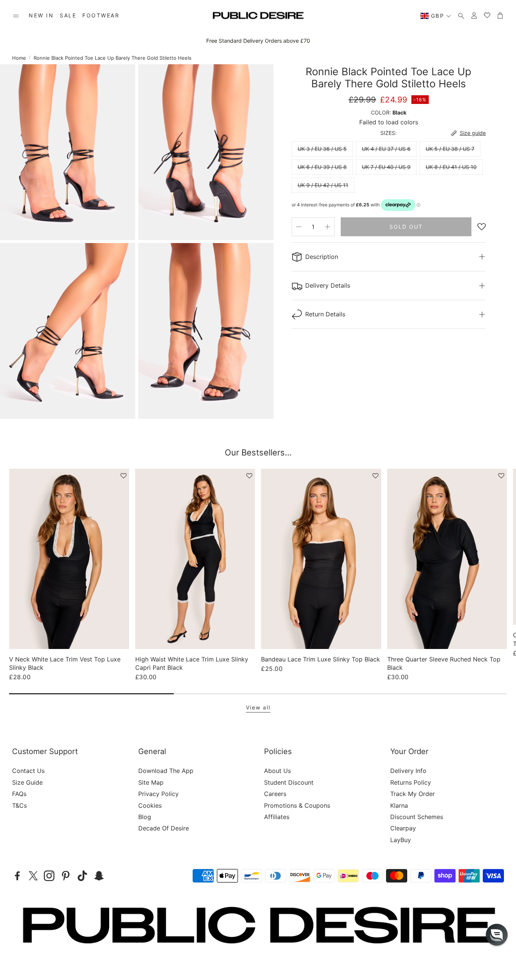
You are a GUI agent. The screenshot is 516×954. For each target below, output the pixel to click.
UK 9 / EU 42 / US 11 (323, 185)
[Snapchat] (99, 875)
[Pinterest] (65, 875)
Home (19, 58)
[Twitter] (33, 875)
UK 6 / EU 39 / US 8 (322, 167)
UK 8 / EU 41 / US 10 (451, 167)
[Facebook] (17, 875)
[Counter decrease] (299, 227)
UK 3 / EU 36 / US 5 (322, 149)
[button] (16, 16)
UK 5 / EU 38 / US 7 (450, 149)
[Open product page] (69, 559)
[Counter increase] (327, 227)
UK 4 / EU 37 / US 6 (386, 149)
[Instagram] (49, 875)
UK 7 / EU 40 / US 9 (386, 167)
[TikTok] (82, 875)
